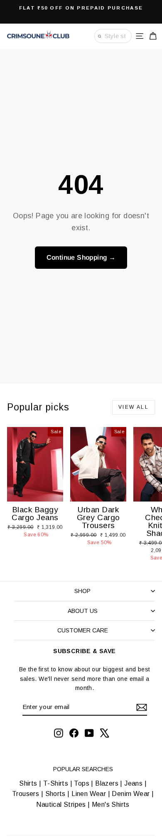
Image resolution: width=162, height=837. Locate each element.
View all (133, 407)
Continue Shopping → (81, 257)
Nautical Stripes (61, 804)
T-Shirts (55, 783)
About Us (83, 611)
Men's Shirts (111, 804)
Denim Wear (131, 793)
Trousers (25, 793)
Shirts (28, 783)
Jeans (133, 783)
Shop (82, 591)
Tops (81, 783)
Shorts (55, 793)
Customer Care (82, 630)
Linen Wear (88, 793)
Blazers (106, 783)
